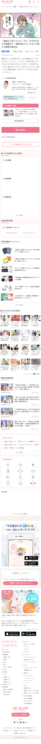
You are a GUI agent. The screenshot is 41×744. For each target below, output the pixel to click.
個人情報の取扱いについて (29, 728)
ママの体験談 (20, 448)
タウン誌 (26, 651)
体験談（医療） (18, 51)
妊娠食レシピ (7, 679)
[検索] (34, 2)
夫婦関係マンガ (33, 441)
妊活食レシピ (7, 682)
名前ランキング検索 (29, 644)
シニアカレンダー (28, 680)
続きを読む (20, 130)
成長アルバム (6, 684)
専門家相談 (6, 652)
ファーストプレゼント (30, 662)
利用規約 (15, 733)
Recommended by (28, 374)
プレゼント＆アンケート (30, 657)
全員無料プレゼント (29, 659)
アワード (26, 646)
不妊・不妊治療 (7, 667)
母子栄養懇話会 (28, 703)
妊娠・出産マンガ (10, 441)
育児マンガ (22, 441)
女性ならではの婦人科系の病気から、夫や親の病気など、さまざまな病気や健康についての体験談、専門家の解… (26, 112)
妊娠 (36, 445)
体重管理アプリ (28, 670)
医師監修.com (27, 688)
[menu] (38, 2)
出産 (6, 448)
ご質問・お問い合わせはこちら (20, 583)
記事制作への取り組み (10, 641)
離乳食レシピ (7, 677)
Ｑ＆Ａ (5, 669)
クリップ (33, 97)
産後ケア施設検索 (8, 689)
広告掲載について (32, 730)
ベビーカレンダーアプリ (30, 667)
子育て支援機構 (28, 698)
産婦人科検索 (7, 692)
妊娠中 (5, 659)
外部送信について (7, 730)
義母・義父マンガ (10, 445)
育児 (4, 664)
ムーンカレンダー (28, 675)
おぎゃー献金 (27, 701)
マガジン (26, 649)
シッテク (26, 683)
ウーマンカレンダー (29, 678)
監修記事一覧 (31, 92)
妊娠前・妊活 (7, 657)
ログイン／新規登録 (20, 714)
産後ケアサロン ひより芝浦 (31, 693)
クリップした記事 (20, 514)
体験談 (5, 672)
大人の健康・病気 (9, 105)
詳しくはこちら (32, 629)
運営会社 (19, 728)
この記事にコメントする (22, 144)
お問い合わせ (22, 733)
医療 (14, 7)
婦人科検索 (6, 694)
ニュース (8, 7)
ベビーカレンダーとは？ (9, 728)
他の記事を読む (19, 121)
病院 (37, 51)
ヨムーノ (26, 685)
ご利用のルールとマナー (20, 573)
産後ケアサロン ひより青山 (31, 690)
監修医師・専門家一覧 (10, 645)
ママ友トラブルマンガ (25, 445)
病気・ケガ (29, 51)
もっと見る (19, 215)
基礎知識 (5, 654)
